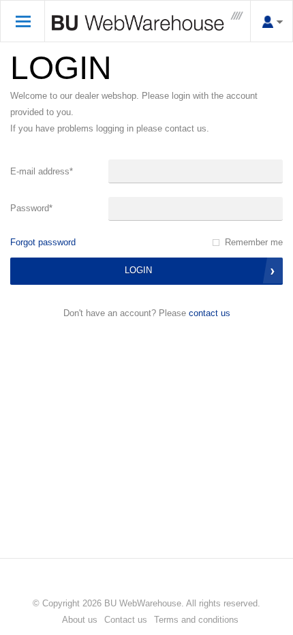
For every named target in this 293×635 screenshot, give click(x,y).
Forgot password (43, 242)
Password (31, 208)
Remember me (254, 242)
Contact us (209, 313)
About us (79, 620)
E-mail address (41, 171)
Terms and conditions (196, 620)
